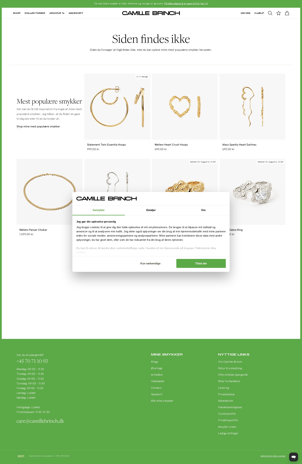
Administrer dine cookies (273, 456)
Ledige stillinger (228, 433)
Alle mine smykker (162, 401)
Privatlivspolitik (228, 420)
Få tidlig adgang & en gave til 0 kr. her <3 (186, 3)
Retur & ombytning (230, 368)
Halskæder (158, 381)
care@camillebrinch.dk (40, 420)
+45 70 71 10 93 (32, 361)
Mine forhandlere (229, 381)
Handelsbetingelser (230, 407)
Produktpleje (226, 394)
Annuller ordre (227, 427)
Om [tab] (203, 210)
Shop (16, 13)
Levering (223, 388)
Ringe (154, 362)
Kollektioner (35, 13)
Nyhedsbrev (225, 401)
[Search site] (270, 13)
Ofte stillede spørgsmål (233, 375)
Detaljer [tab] (151, 210)
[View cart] (287, 13)
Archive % (56, 13)
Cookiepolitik (227, 414)
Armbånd (156, 375)
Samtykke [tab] (99, 210)
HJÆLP (259, 13)
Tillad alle (201, 263)
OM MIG (245, 13)
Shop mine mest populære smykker (38, 126)
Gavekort (76, 13)
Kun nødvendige (150, 263)
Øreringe (156, 368)
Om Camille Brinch (230, 362)
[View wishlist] (278, 13)
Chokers (156, 388)
